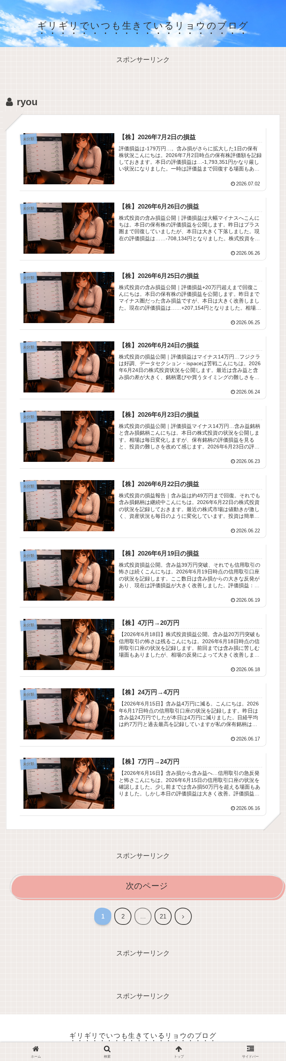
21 (163, 916)
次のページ (147, 886)
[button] (262, 1000)
